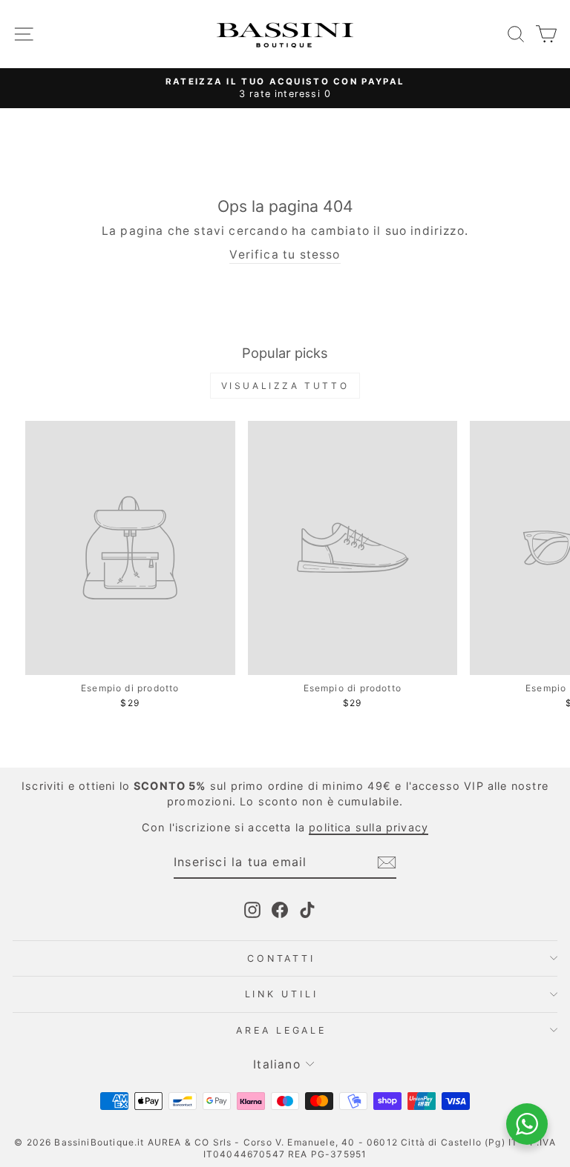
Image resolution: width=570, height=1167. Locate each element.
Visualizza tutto (285, 385)
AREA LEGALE (281, 1030)
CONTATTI (281, 958)
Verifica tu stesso (284, 254)
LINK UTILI (281, 994)
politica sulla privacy (368, 827)
